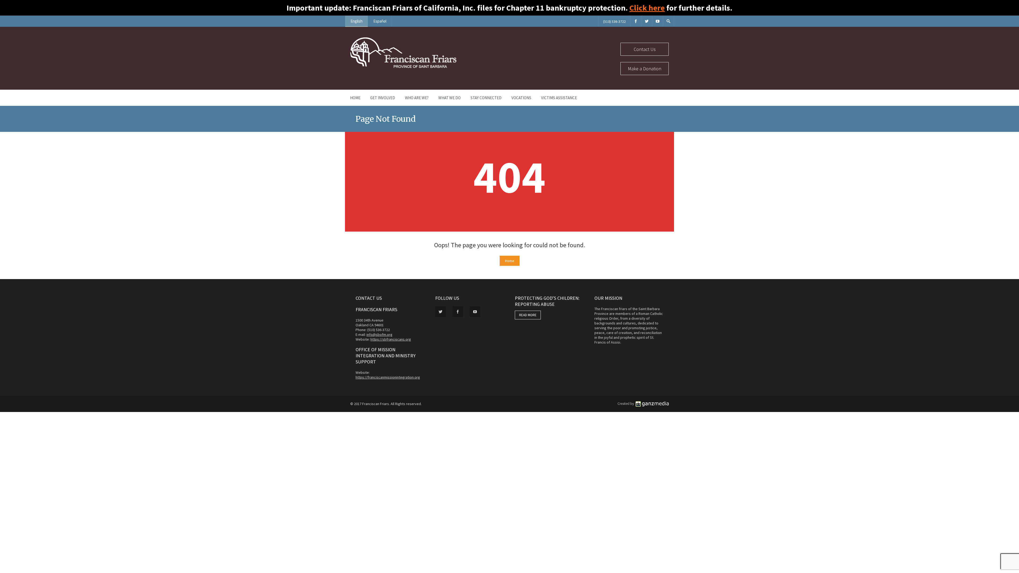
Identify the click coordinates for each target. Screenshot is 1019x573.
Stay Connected (486, 97)
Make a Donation (644, 69)
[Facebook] (636, 21)
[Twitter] (646, 21)
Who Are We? (417, 97)
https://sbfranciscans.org (390, 339)
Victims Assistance (559, 97)
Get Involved (382, 97)
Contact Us (645, 49)
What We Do (449, 97)
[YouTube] (657, 21)
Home (355, 97)
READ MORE (528, 315)
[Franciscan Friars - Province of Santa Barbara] (403, 66)
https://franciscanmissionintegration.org (388, 377)
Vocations (521, 97)
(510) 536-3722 (614, 21)
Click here (647, 8)
